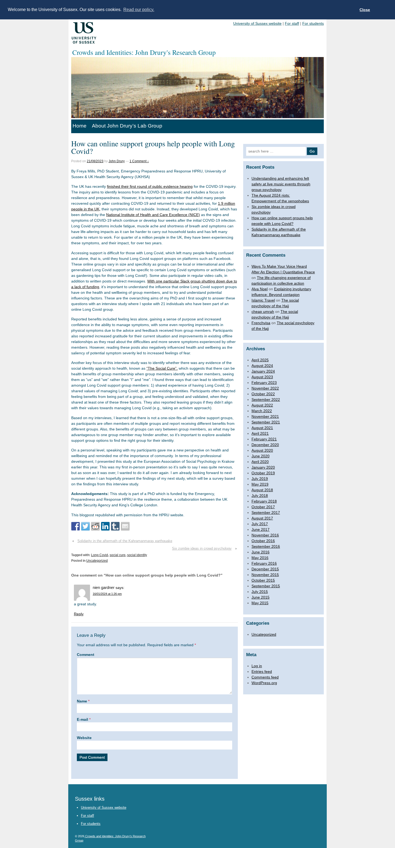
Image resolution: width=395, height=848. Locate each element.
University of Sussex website (257, 23)
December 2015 (265, 569)
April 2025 (260, 360)
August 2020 (262, 450)
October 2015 (263, 580)
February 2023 (264, 382)
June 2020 (261, 456)
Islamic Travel (263, 300)
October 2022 (263, 394)
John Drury (117, 161)
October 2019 (263, 473)
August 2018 (262, 490)
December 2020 (265, 445)
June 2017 (261, 529)
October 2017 (263, 507)
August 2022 (262, 405)
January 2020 (263, 467)
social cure (117, 555)
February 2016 (264, 563)
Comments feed (265, 677)
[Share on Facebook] (75, 526)
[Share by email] (125, 526)
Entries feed (262, 671)
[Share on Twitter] (85, 526)
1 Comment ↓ (139, 161)
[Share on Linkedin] (105, 526)
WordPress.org (264, 683)
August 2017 (262, 518)
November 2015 (265, 575)
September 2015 (266, 586)
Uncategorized (97, 561)
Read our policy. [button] (138, 9)
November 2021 (265, 416)
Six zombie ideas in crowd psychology (202, 548)
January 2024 (263, 371)
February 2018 (264, 501)
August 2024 (262, 365)
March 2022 (262, 411)
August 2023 (262, 377)
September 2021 (266, 422)
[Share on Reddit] (95, 526)
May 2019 (260, 484)
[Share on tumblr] (115, 526)
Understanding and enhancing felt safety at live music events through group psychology (281, 184)
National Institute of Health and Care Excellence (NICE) (153, 215)
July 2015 (260, 591)
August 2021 (262, 428)
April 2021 (260, 433)
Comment (85, 654)
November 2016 (265, 535)
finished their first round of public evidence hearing (150, 186)
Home (80, 126)
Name (82, 701)
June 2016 (261, 552)
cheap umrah (263, 311)
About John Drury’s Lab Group (127, 126)
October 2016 (263, 541)
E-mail (82, 719)
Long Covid (99, 555)
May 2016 (260, 558)
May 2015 (260, 603)
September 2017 (266, 512)
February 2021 (264, 439)
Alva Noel (260, 289)
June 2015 (261, 597)
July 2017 (260, 524)
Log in (257, 666)
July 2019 (260, 478)
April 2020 (260, 462)
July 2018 (260, 495)
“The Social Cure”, (162, 368)
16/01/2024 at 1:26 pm (107, 593)
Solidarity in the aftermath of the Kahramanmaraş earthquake (124, 541)
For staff (292, 23)
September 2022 (266, 399)
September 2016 (266, 546)
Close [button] (365, 10)
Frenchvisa (261, 323)
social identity (137, 555)
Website (84, 738)
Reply (79, 614)
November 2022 (265, 388)
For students (313, 23)
